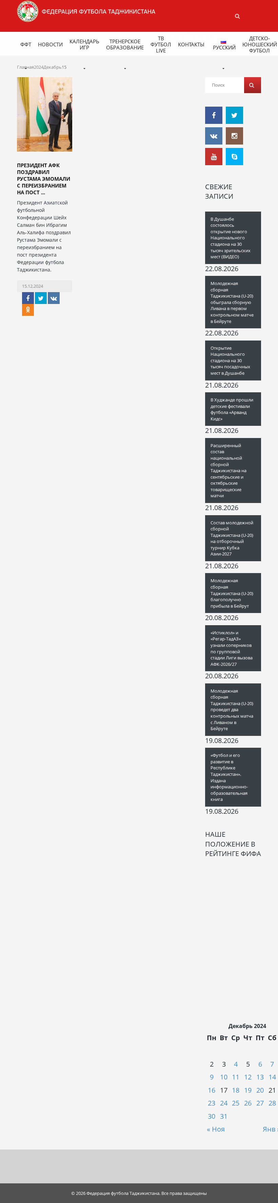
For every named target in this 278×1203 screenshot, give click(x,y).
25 (235, 1103)
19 (248, 1090)
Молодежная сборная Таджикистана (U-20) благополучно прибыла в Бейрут (232, 593)
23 (211, 1103)
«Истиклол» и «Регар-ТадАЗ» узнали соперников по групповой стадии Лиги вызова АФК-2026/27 (232, 648)
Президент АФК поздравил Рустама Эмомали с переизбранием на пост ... (43, 179)
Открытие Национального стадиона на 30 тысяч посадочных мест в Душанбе (230, 360)
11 (235, 1076)
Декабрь (52, 67)
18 (235, 1090)
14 (272, 1076)
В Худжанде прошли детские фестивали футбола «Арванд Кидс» (232, 409)
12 (248, 1076)
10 (223, 1076)
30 (211, 1116)
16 (211, 1090)
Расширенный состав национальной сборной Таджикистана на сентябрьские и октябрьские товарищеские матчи (228, 470)
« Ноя (216, 1129)
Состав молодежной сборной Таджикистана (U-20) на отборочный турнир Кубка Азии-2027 (232, 538)
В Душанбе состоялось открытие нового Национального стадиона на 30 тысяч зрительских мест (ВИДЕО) (231, 238)
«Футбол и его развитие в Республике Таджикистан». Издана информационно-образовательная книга (229, 777)
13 (260, 1076)
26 (248, 1103)
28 (272, 1103)
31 (223, 1116)
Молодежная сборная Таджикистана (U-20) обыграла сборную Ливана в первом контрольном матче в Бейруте (232, 302)
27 (260, 1103)
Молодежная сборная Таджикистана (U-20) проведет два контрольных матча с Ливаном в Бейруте (232, 709)
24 (223, 1103)
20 (260, 1090)
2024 (38, 67)
